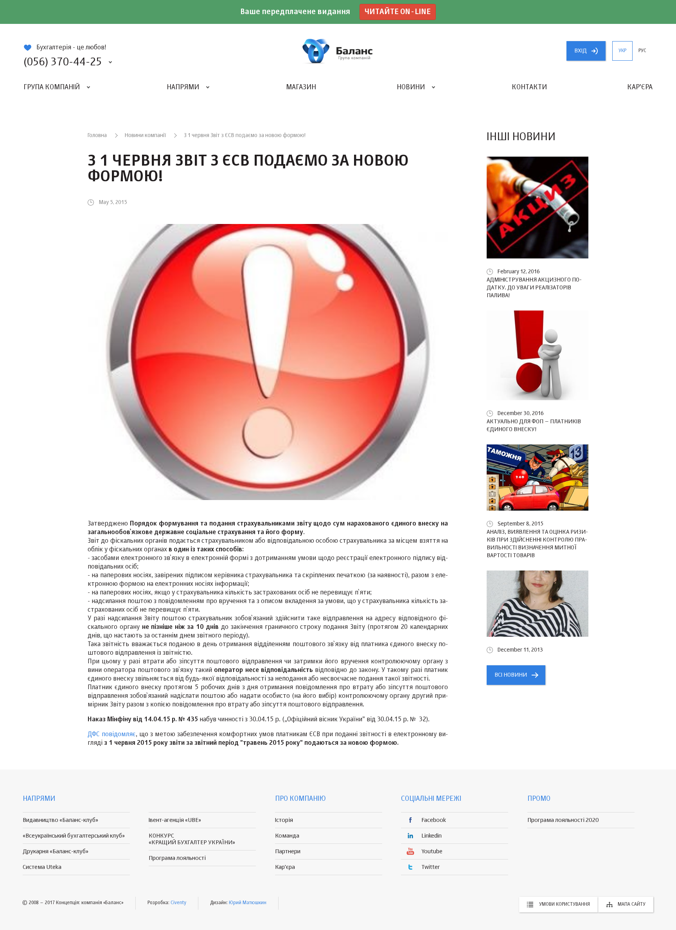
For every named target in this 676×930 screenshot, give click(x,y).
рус (642, 51)
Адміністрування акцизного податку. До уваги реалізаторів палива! (534, 287)
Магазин (301, 87)
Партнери (287, 851)
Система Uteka (42, 867)
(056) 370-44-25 (62, 62)
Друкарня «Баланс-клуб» (55, 851)
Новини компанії (145, 135)
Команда (287, 836)
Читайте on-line (398, 12)
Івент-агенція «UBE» (175, 820)
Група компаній (51, 87)
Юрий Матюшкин (247, 903)
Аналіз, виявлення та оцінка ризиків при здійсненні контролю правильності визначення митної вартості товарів (537, 543)
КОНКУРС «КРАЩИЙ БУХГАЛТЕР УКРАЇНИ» (192, 839)
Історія (284, 820)
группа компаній (338, 51)
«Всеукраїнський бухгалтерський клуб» (74, 836)
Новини (411, 87)
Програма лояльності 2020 (563, 820)
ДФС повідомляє (112, 734)
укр (622, 51)
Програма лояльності (177, 858)
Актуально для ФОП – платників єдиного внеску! (534, 425)
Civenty (178, 903)
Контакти (529, 87)
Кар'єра (640, 87)
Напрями (183, 87)
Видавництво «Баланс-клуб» (60, 820)
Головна (97, 135)
